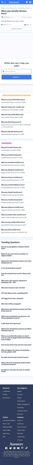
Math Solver (6, 433)
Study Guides (6, 430)
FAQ (4, 437)
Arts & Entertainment (12, 8)
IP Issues (19, 440)
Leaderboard (6, 391)
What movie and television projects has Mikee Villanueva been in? (16, 330)
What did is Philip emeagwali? (11, 304)
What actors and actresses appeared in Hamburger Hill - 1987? (14, 281)
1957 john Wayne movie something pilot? (14, 293)
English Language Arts (23, 404)
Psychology (20, 407)
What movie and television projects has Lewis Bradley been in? (16, 262)
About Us (20, 420)
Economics (20, 414)
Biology (19, 398)
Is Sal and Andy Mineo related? (11, 268)
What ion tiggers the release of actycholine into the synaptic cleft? (15, 351)
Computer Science (22, 411)
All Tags (5, 394)
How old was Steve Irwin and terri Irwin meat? (16, 345)
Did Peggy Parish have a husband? (12, 298)
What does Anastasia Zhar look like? (13, 288)
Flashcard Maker (7, 427)
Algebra (19, 391)
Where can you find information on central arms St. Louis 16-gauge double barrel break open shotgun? (15, 337)
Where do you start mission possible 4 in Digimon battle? (14, 255)
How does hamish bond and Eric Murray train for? (16, 274)
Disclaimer (20, 433)
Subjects (3, 8)
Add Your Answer (16, 29)
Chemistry (20, 394)
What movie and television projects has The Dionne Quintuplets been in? (15, 317)
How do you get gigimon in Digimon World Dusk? (15, 248)
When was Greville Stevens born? (14, 12)
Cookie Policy (21, 437)
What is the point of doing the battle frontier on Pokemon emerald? (16, 363)
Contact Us (20, 424)
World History (21, 401)
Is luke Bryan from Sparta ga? (11, 323)
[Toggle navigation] (2, 2)
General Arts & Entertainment (25, 8)
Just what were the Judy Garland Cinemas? (15, 357)
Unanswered (6, 398)
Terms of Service (22, 427)
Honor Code (6, 424)
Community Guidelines (9, 420)
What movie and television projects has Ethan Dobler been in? (16, 310)
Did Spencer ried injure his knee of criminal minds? (15, 371)
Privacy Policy (21, 430)
